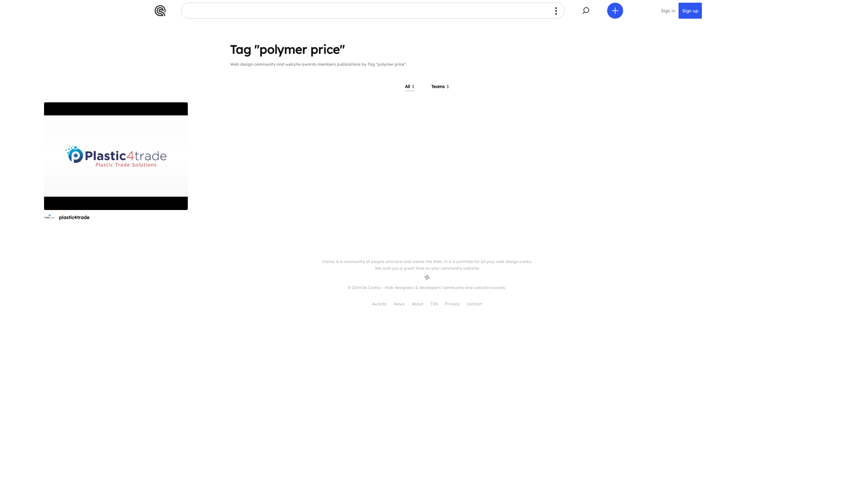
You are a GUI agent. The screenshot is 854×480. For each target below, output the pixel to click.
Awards (379, 303)
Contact (474, 303)
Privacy (452, 303)
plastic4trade (74, 217)
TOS (434, 303)
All (409, 86)
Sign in (668, 10)
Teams (440, 86)
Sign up (690, 10)
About (417, 303)
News (399, 303)
